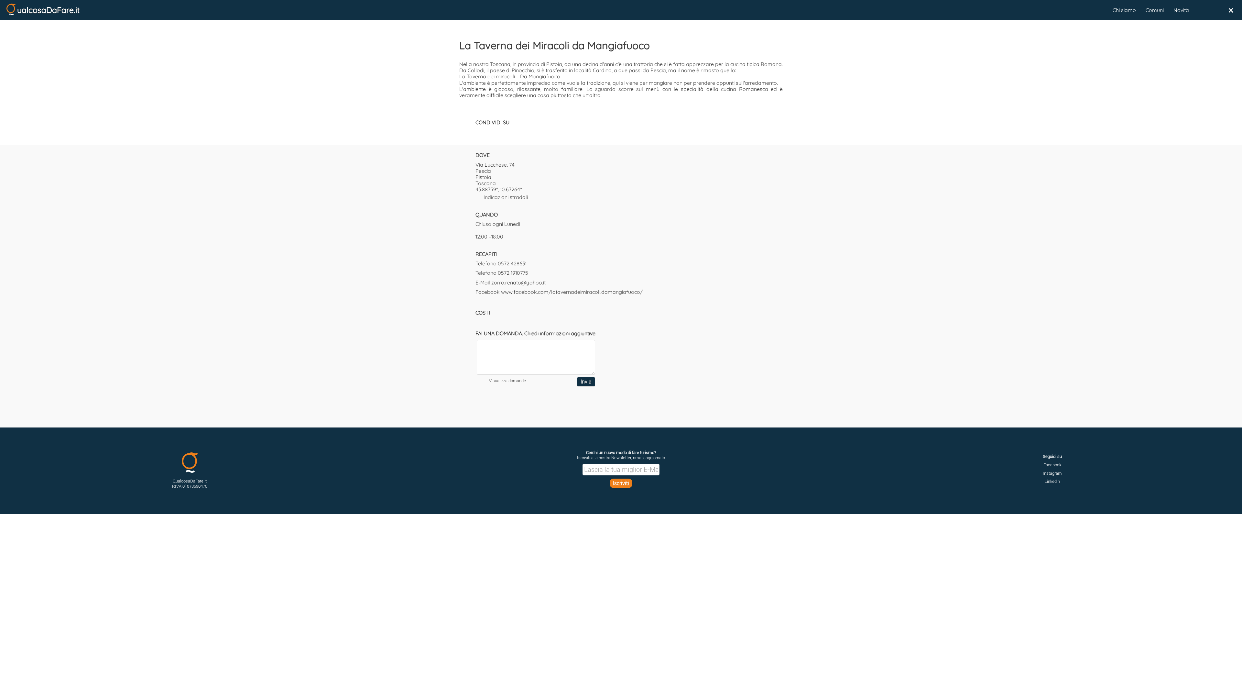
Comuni (1155, 10)
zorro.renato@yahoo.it (518, 282)
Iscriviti (621, 483)
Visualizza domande (507, 380)
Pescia (483, 171)
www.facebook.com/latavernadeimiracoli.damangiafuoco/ (572, 292)
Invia (586, 382)
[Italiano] (1201, 10)
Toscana (485, 183)
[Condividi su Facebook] (478, 132)
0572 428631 (512, 263)
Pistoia (483, 177)
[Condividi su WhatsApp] (501, 132)
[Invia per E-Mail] (524, 132)
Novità (1181, 10)
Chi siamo (1124, 10)
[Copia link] (512, 132)
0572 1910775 (513, 273)
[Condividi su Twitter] (490, 132)
